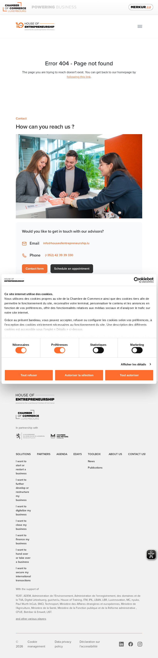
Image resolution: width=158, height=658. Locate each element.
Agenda (61, 454)
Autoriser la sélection (79, 375)
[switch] (59, 350)
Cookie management (36, 644)
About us (115, 454)
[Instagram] (140, 644)
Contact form (35, 268)
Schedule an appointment (71, 268)
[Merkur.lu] (141, 7)
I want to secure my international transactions (23, 574)
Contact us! (136, 454)
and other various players (31, 619)
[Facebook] (130, 644)
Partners (43, 454)
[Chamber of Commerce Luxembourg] (39, 7)
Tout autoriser (129, 375)
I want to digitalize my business (23, 510)
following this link (79, 77)
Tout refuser (29, 375)
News (91, 461)
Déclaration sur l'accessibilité (90, 644)
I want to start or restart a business (21, 467)
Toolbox (94, 454)
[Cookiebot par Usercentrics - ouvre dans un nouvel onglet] (137, 280)
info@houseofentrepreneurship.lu (66, 243)
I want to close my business (21, 525)
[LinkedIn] (121, 644)
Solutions (23, 454)
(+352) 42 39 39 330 (59, 255)
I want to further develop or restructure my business (22, 490)
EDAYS (77, 454)
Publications (95, 468)
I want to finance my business (22, 539)
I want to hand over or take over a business (23, 556)
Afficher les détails (133, 364)
